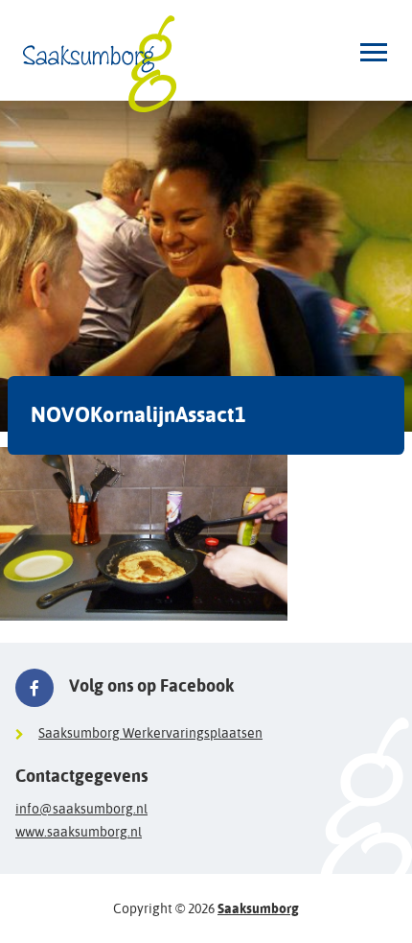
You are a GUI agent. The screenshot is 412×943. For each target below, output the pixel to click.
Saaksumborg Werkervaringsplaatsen (150, 733)
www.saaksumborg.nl (78, 831)
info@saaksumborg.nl (81, 808)
